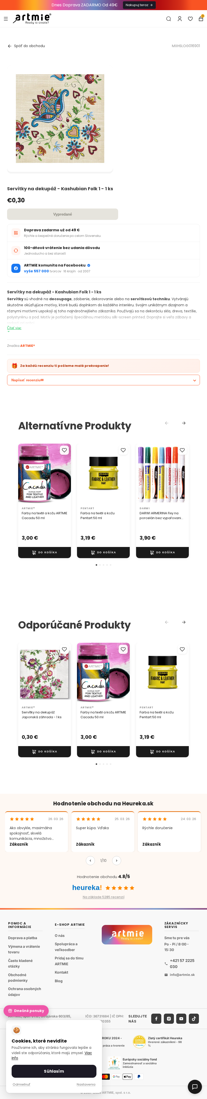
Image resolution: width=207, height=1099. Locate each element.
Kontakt (61, 972)
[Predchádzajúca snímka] (23, 474)
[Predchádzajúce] (90, 860)
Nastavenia (86, 1084)
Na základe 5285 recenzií (103, 897)
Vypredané (62, 214)
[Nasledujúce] (116, 860)
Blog (59, 980)
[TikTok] (194, 1019)
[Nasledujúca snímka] (65, 474)
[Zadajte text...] (168, 18)
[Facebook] (156, 1019)
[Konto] (179, 18)
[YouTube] (181, 1019)
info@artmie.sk (182, 975)
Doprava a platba (22, 938)
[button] (96, 565)
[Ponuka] (6, 18)
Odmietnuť (21, 1084)
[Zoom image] (60, 118)
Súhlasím (54, 1071)
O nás (60, 935)
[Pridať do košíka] (44, 552)
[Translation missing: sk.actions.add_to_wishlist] (64, 450)
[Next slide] (184, 423)
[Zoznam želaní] (190, 19)
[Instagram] (169, 1019)
